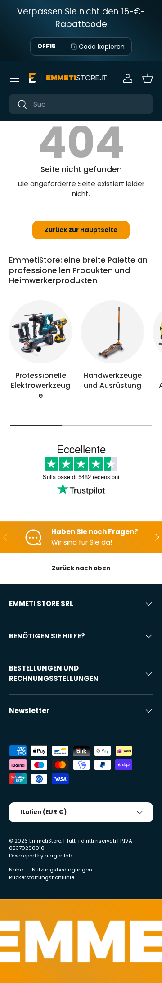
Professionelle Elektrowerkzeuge (40, 385)
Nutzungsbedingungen (62, 869)
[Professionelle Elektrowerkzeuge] (40, 332)
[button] (148, 78)
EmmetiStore (45, 840)
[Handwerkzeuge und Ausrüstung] (112, 332)
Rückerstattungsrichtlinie (41, 877)
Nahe (16, 869)
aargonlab (58, 855)
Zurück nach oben (81, 568)
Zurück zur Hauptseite (81, 230)
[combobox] (81, 104)
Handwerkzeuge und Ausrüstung (112, 380)
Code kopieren (102, 46)
